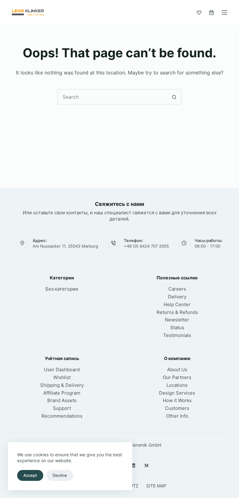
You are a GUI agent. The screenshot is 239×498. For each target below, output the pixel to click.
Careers (177, 289)
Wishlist (62, 377)
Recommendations (61, 416)
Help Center (177, 304)
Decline (60, 475)
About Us (177, 369)
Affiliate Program (61, 393)
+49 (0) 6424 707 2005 (146, 246)
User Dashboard (62, 369)
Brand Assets (62, 400)
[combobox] (112, 97)
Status (177, 327)
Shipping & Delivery (62, 385)
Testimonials (177, 335)
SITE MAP (156, 485)
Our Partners (177, 377)
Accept (30, 475)
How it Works (177, 400)
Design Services (177, 393)
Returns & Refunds (177, 312)
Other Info (177, 416)
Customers (177, 408)
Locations (177, 385)
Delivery (177, 297)
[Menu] (224, 12)
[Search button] (174, 97)
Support (62, 408)
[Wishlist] (199, 12)
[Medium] (146, 465)
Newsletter (177, 320)
